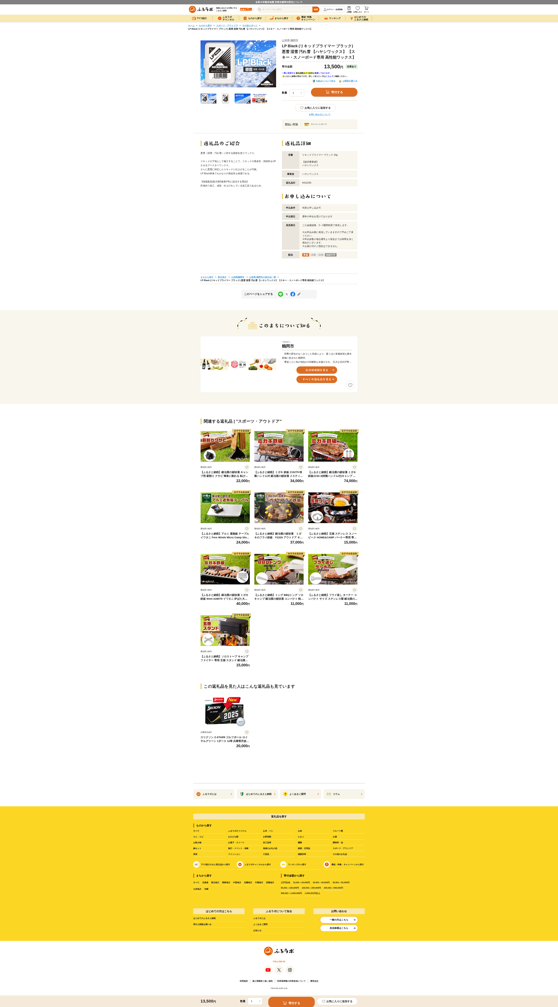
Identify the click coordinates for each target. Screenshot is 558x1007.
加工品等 (267, 842)
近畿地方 (248, 882)
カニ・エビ (198, 837)
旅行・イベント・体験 (238, 848)
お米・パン (268, 831)
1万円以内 (285, 882)
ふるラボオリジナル (237, 831)
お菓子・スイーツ (236, 842)
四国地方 (270, 882)
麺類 (300, 842)
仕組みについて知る (326, 81)
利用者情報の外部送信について (291, 981)
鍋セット (197, 848)
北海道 (205, 882)
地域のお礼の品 (270, 848)
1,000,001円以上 (312, 893)
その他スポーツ (249, 25)
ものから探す (205, 25)
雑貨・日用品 (304, 848)
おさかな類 (233, 837)
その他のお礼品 (340, 854)
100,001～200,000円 (311, 888)
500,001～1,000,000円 (291, 893)
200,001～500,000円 (333, 888)
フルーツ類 (338, 831)
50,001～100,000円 (290, 888)
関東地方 (226, 882)
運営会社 (314, 981)
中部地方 (237, 882)
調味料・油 (338, 842)
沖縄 (206, 889)
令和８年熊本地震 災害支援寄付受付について (279, 2)
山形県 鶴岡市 (290, 40)
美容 (195, 854)
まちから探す (207, 277)
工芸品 (266, 854)
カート (366, 12)
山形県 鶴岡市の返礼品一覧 (262, 277)
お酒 (335, 837)
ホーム (191, 25)
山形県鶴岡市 (237, 277)
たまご (301, 837)
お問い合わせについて (320, 114)
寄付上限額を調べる (202, 924)
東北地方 (222, 277)
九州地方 (197, 889)
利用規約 (244, 981)
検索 (316, 9)
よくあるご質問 (260, 924)
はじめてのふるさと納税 (204, 918)
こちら (328, 76)
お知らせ (257, 930)
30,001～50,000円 (341, 882)
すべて (196, 831)
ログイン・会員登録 (335, 9)
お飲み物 (197, 842)
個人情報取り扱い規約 (262, 981)
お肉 (300, 831)
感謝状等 (302, 854)
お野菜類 (267, 837)
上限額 (349, 12)
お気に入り (357, 12)
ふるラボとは (259, 918)
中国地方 (259, 882)
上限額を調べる (349, 81)
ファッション (234, 854)
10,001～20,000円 (301, 882)
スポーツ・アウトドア (227, 25)
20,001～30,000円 (321, 882)
